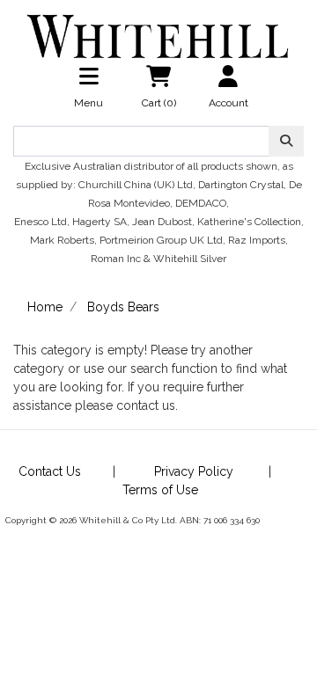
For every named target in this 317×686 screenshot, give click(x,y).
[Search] (286, 141)
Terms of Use (160, 490)
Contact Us (49, 471)
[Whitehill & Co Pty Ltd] (158, 29)
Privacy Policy (193, 471)
